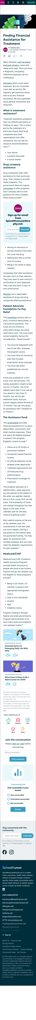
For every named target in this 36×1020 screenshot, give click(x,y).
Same (22, 730)
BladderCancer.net (10, 927)
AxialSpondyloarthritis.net (14, 923)
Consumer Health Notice (11, 946)
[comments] (14, 684)
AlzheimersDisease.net (12, 910)
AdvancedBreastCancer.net (14, 899)
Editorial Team (15, 47)
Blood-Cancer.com (10, 930)
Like (7, 721)
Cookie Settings (26, 949)
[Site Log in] (23, 2)
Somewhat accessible (20, 799)
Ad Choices (21, 952)
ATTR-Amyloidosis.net (12, 920)
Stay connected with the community (14, 829)
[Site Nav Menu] (8, 2)
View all (7, 935)
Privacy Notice (23, 236)
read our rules (18, 744)
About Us (6, 941)
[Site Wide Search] (13, 2)
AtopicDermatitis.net (11, 916)
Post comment (18, 759)
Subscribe (31, 2)
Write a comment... (13, 752)
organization (13, 423)
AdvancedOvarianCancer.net (15, 903)
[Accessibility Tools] (18, 2)
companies (8, 188)
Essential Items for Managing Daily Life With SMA (16, 648)
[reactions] (21, 56)
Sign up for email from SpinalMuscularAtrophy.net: (18, 219)
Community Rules (9, 952)
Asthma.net (7, 913)
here (4, 710)
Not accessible (16, 803)
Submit (18, 809)
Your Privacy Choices (10, 949)
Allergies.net (8, 906)
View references (11, 715)
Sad (26, 721)
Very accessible (17, 795)
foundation (12, 317)
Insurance (7, 83)
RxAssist (7, 294)
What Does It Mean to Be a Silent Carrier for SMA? (17, 678)
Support (17, 721)
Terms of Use (12, 238)
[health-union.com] (11, 868)
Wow (12, 730)
